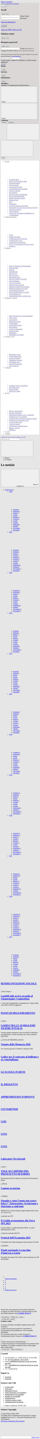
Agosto (15, 523)
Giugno (16, 519)
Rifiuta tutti (17, 1317)
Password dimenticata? (8, 22)
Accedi (4, 5)
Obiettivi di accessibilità (12, 1396)
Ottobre (15, 526)
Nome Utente (24, 16)
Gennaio (16, 509)
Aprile (15, 515)
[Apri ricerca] (23, 132)
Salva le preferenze (16, 1349)
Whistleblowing (10, 1398)
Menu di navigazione (27, 485)
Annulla (4, 122)
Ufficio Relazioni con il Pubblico (15, 1393)
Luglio (15, 521)
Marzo (16, 513)
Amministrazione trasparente (14, 1402)
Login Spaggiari (16, 56)
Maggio (16, 517)
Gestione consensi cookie (13, 1400)
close (3, 158)
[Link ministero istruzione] (10, 3)
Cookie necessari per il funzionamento (13, 1342)
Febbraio (16, 511)
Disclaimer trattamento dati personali (12, 1421)
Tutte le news (9, 490)
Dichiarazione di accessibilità (14, 1394)
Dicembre (16, 530)
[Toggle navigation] (17, 148)
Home (7, 458)
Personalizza (5, 1317)
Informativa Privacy (11, 1391)
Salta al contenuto (6, 2)
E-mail (22, 48)
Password (23, 18)
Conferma (11, 122)
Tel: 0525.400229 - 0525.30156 (18, 1359)
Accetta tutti (8, 1319)
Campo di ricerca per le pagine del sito (13, 437)
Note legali (8, 1389)
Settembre (16, 524)
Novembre (16, 528)
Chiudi (3, 70)
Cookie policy (9, 1387)
